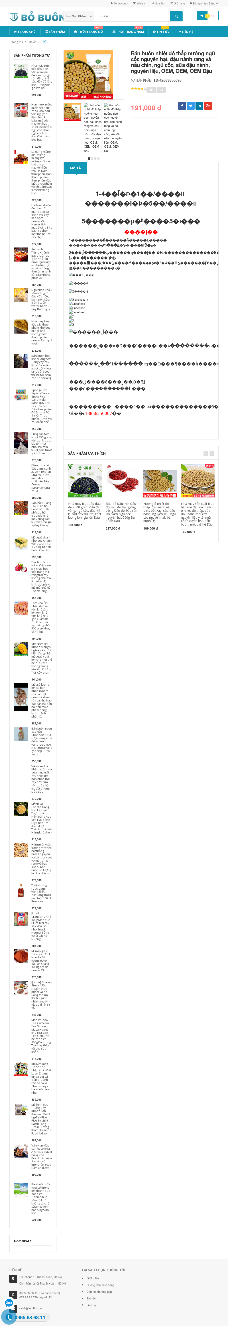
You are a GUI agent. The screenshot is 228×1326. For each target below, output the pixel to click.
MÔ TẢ (75, 168)
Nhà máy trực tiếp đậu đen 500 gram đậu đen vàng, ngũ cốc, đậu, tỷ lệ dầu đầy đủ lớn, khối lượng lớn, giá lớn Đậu (41, 77)
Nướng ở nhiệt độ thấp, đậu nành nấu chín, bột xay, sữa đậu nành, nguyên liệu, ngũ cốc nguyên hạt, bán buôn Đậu (159, 512)
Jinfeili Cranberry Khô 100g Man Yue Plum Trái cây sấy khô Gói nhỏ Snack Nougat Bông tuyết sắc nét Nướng (41, 926)
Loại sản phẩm (76, 16)
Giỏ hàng (179, 3)
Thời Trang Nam (130, 31)
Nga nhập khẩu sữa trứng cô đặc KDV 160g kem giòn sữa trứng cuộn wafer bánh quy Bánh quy (41, 299)
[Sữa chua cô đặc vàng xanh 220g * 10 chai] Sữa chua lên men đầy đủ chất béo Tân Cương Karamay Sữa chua (41, 478)
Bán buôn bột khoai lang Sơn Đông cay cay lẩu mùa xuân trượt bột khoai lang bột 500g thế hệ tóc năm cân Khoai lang (41, 367)
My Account (121, 3)
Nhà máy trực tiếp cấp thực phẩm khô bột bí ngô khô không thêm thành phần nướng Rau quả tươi (41, 332)
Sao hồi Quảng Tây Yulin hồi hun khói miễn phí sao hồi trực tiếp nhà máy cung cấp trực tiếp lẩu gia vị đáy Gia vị (41, 514)
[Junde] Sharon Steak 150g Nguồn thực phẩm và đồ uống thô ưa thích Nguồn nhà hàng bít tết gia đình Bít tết (41, 995)
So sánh (160, 3)
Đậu (45, 41)
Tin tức (163, 31)
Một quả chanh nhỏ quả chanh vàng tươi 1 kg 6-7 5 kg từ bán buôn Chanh (41, 543)
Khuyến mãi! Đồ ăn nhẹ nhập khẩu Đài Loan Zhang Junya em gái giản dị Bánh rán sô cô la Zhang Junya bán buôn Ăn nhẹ (41, 1078)
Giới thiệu (93, 1278)
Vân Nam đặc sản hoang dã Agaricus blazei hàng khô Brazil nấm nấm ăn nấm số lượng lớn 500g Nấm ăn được (41, 1156)
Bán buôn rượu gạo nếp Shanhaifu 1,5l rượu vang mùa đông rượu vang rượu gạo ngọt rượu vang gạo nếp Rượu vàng (41, 741)
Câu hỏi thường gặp (99, 1291)
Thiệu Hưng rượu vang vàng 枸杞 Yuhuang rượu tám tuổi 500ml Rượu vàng (41, 893)
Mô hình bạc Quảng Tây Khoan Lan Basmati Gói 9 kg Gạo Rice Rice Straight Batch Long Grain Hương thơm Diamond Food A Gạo (41, 1119)
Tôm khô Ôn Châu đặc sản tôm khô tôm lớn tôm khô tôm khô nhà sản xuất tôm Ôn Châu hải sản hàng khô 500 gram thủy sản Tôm (40, 617)
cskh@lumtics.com (31, 1308)
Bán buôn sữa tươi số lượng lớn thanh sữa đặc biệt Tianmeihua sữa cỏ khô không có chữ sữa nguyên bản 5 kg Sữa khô (41, 1198)
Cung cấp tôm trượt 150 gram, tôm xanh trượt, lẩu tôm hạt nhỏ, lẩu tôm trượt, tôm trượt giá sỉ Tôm (41, 443)
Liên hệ (187, 32)
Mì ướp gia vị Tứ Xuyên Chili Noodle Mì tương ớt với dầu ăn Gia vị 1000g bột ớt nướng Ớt (41, 960)
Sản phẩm (56, 32)
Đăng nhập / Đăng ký (206, 3)
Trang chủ (26, 32)
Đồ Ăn (33, 42)
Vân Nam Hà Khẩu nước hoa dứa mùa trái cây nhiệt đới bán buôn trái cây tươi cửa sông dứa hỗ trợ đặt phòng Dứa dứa (41, 779)
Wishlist (141, 3)
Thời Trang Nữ (90, 31)
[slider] (139, 88)
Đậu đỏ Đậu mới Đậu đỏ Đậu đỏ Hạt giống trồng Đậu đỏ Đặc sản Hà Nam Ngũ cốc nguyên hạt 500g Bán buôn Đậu (121, 512)
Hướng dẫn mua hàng (100, 1285)
